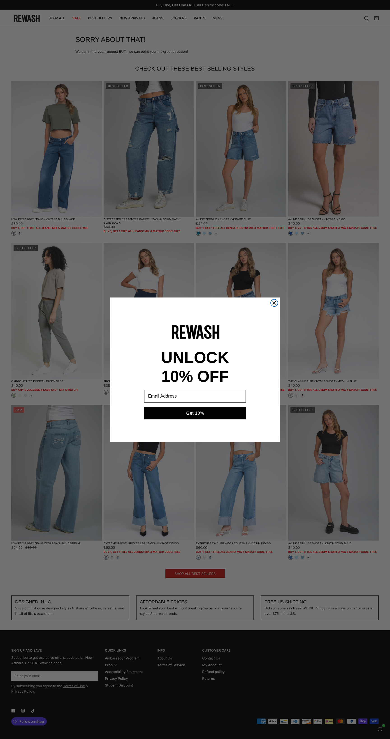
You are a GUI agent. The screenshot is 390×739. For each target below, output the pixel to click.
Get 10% (195, 413)
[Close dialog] (274, 303)
